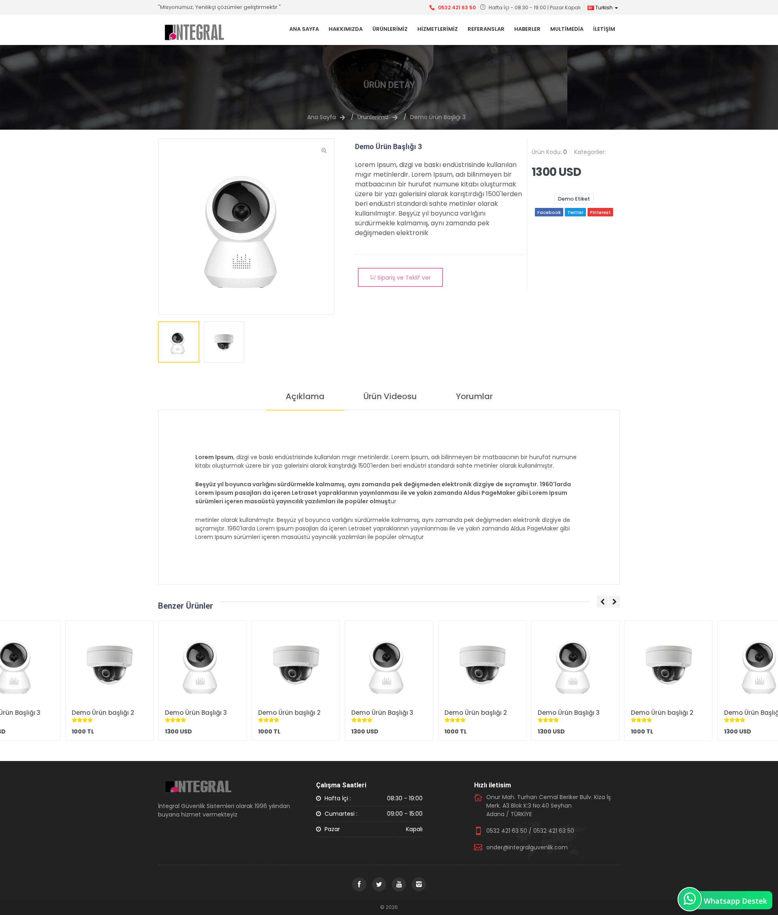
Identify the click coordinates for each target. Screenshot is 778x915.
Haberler (527, 29)
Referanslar (486, 29)
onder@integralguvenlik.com (527, 847)
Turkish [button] (604, 7)
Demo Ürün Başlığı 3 (438, 117)
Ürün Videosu (390, 396)
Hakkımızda (346, 29)
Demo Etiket (574, 199)
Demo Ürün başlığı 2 (103, 712)
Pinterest (600, 212)
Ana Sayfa (321, 117)
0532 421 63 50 (457, 7)
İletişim (604, 29)
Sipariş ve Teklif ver (403, 278)
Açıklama (305, 396)
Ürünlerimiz (390, 29)
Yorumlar (474, 396)
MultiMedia (567, 29)
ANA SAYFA (304, 29)
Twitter (575, 212)
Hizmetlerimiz (437, 29)
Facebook (549, 212)
